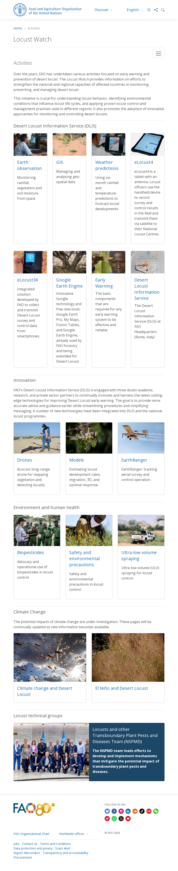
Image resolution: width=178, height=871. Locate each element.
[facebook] (114, 811)
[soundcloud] (135, 811)
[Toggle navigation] (158, 53)
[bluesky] (107, 811)
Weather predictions (107, 165)
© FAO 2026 (112, 833)
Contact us (29, 844)
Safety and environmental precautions (84, 558)
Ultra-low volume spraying (139, 555)
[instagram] (121, 811)
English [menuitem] (133, 9)
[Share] (154, 10)
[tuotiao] (149, 811)
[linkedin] (128, 811)
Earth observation (29, 165)
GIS (59, 162)
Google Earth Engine (69, 283)
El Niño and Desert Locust (121, 688)
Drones (24, 460)
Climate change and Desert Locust (44, 691)
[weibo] (107, 818)
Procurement (22, 857)
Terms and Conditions (55, 844)
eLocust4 (143, 162)
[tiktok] (142, 811)
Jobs (16, 844)
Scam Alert (62, 848)
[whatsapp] (114, 818)
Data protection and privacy (33, 848)
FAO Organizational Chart (31, 834)
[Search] (161, 10)
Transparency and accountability (65, 853)
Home (17, 28)
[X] (121, 818)
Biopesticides (30, 552)
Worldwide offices (72, 834)
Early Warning (104, 283)
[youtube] (128, 818)
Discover (102, 9)
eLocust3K (27, 280)
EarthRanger (134, 460)
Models (76, 460)
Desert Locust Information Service (147, 289)
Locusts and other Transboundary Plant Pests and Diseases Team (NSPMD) (125, 735)
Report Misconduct (26, 853)
